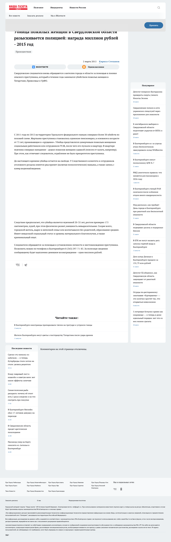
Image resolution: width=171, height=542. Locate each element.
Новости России (78, 7)
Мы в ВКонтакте (58, 16)
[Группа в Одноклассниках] (93, 66)
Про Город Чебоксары (13, 482)
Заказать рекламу (35, 16)
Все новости (14, 16)
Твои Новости (10, 491)
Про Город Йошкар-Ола (99, 482)
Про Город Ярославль (56, 482)
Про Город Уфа (53, 485)
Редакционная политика (77, 500)
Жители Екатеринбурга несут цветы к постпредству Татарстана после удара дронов (53, 336)
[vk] (18, 265)
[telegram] (26, 265)
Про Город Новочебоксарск (36, 482)
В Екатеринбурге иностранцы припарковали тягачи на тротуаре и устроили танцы (53, 326)
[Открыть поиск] (158, 7)
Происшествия (23, 51)
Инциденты (56, 7)
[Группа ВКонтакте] (40, 66)
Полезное (38, 7)
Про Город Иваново (77, 482)
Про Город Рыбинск (34, 485)
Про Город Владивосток (35, 491)
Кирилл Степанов (109, 61)
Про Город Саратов (76, 485)
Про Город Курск (11, 485)
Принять (153, 25)
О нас (39, 500)
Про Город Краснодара (56, 491)
